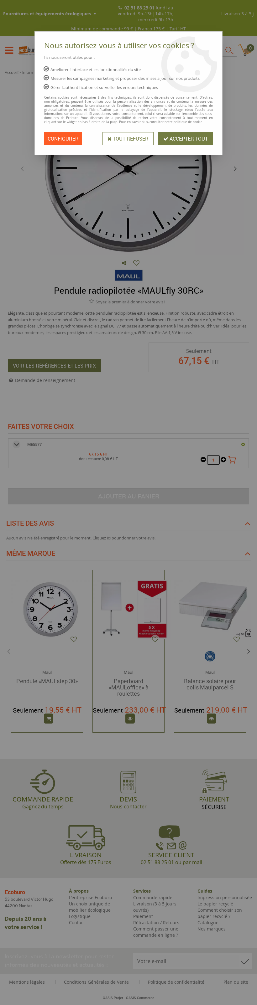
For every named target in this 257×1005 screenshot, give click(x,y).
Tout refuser (130, 138)
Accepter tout (188, 138)
